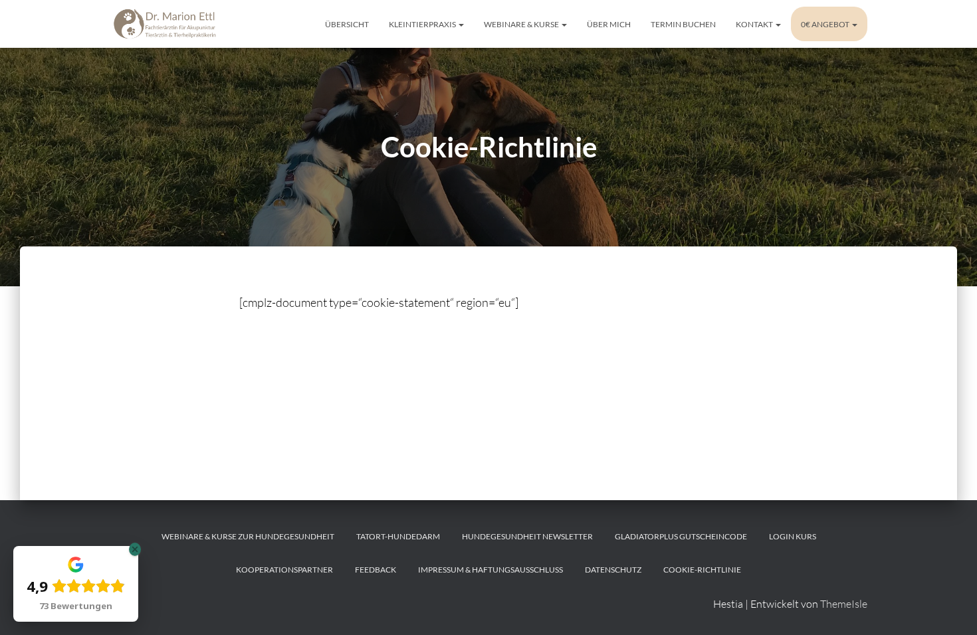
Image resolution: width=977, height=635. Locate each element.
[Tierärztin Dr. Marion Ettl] (166, 24)
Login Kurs (792, 536)
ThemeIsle (843, 603)
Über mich (609, 24)
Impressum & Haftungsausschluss (490, 570)
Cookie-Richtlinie (702, 570)
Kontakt (755, 24)
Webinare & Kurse (522, 24)
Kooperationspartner (284, 570)
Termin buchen (683, 24)
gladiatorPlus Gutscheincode (681, 536)
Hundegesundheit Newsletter (527, 536)
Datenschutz (613, 570)
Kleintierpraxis (423, 24)
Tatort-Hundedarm (398, 536)
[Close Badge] (135, 549)
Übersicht (347, 24)
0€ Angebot (826, 24)
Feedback (375, 570)
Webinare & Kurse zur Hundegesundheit (248, 536)
